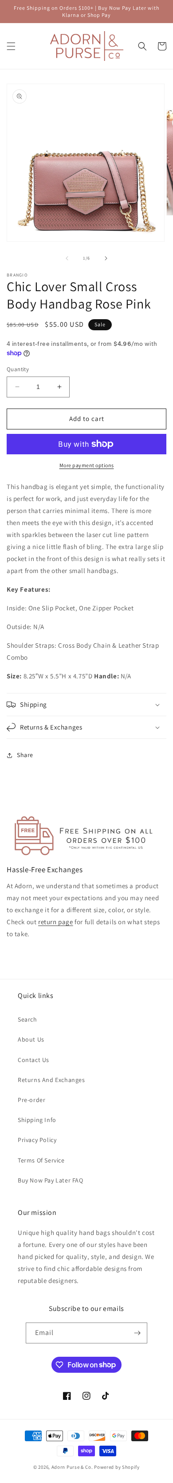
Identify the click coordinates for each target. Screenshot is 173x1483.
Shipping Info (37, 1120)
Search (27, 1019)
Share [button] (25, 755)
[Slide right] (106, 258)
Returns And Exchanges (51, 1080)
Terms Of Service (41, 1160)
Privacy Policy (37, 1140)
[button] (11, 46)
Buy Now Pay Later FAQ (50, 1180)
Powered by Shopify (117, 1467)
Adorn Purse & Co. (72, 1467)
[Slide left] (67, 258)
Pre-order (31, 1100)
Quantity (18, 369)
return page (55, 922)
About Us (31, 1039)
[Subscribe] (137, 1333)
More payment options (86, 465)
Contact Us (33, 1060)
